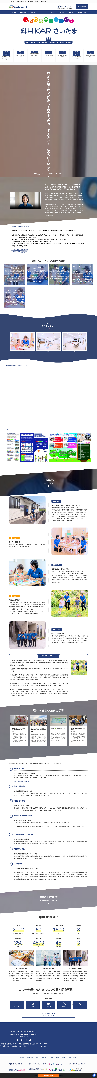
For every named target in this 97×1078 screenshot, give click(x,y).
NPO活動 (57, 1057)
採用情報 (51, 1057)
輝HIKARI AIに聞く (73, 1057)
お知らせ (37, 1057)
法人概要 (22, 1057)
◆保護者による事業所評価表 (20, 249)
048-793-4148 (66, 42)
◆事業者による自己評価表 (19, 252)
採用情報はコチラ (48, 1075)
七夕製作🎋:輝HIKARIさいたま (58, 728)
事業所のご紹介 (30, 1057)
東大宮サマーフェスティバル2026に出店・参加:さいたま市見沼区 (38, 730)
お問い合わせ (82, 6)
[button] (6, 53)
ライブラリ (44, 1057)
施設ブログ (64, 1057)
